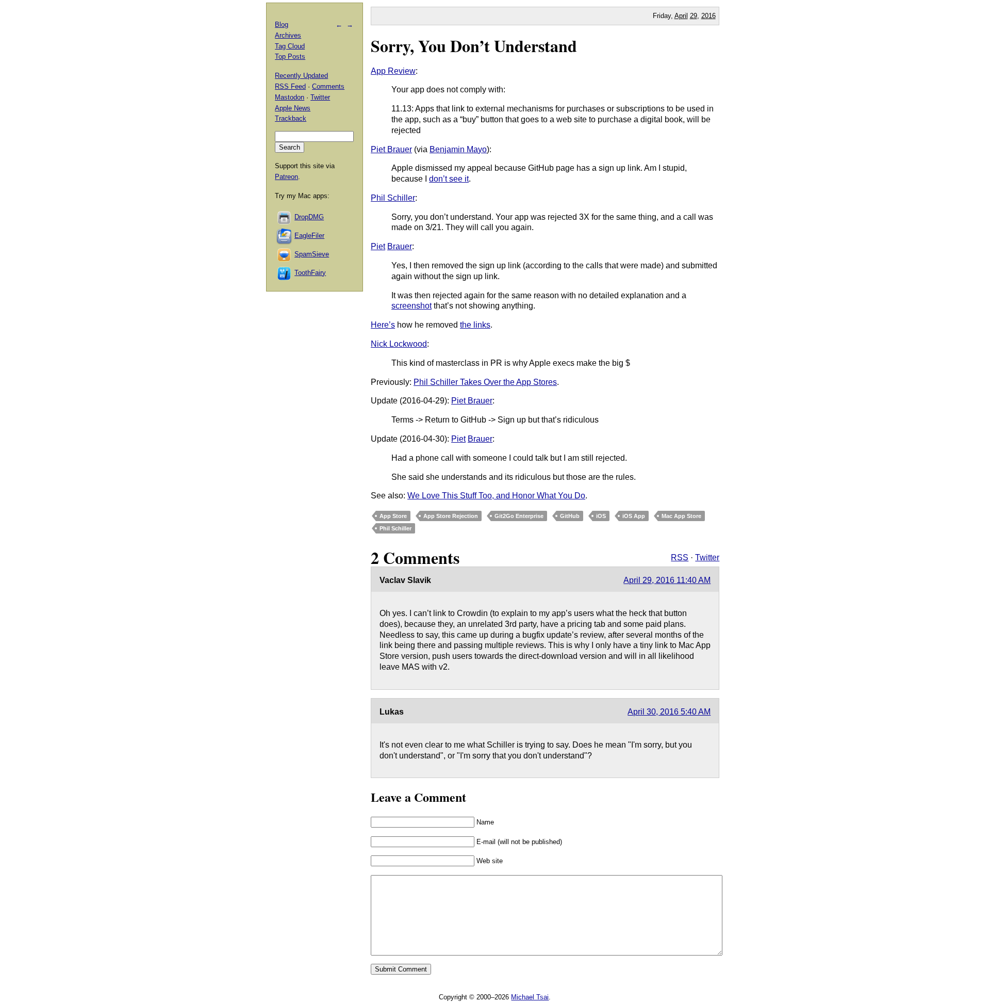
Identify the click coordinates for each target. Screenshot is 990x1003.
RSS (679, 557)
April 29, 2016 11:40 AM (667, 580)
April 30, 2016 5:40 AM (669, 711)
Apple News (292, 108)
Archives (288, 35)
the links (475, 324)
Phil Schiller (393, 197)
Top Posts (290, 56)
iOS (601, 516)
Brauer (399, 246)
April (681, 16)
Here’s (383, 324)
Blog (281, 24)
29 (693, 16)
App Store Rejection (450, 516)
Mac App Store (681, 516)
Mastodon (289, 97)
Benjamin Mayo (458, 149)
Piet (378, 246)
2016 (708, 16)
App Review (393, 71)
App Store (393, 516)
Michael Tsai (530, 997)
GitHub (570, 516)
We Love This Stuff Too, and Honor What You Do (496, 495)
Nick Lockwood (399, 343)
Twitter (707, 557)
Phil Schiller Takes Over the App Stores (485, 382)
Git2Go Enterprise (518, 516)
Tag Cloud (290, 46)
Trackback (290, 118)
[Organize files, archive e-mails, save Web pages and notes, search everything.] (284, 235)
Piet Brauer (391, 149)
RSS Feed (290, 86)
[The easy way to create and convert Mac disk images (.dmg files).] (284, 217)
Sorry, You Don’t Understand (474, 46)
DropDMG (309, 217)
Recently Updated (301, 75)
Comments (328, 86)
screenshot (411, 305)
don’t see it (449, 178)
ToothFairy (310, 273)
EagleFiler (309, 235)
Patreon (286, 177)
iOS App (633, 516)
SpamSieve (311, 254)
